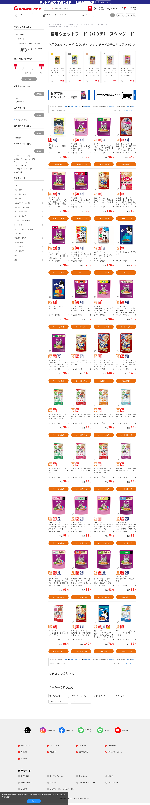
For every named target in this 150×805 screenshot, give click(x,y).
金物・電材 (18, 190)
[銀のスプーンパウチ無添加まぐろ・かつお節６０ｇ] (81, 613)
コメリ (74, 701)
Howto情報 (46, 15)
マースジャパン (55, 696)
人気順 (65, 106)
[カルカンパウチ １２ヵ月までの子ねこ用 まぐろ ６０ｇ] (81, 505)
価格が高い (86, 106)
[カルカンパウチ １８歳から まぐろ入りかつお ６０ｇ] (81, 181)
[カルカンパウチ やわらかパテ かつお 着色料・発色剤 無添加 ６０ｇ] (58, 235)
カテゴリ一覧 (19, 15)
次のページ (129, 111)
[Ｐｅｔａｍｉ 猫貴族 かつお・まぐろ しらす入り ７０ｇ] (58, 127)
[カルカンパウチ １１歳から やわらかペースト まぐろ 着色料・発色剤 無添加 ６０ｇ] (58, 343)
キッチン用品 (18, 242)
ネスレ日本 (120, 696)
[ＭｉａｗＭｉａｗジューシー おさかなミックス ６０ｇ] (58, 451)
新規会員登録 (131, 15)
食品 (15, 255)
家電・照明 (18, 225)
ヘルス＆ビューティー (21, 247)
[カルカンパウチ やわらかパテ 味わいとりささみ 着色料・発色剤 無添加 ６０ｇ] (58, 181)
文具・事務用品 (19, 251)
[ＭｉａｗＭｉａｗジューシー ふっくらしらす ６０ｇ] (126, 397)
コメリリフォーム (56, 776)
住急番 (110, 776)
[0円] (15, 68)
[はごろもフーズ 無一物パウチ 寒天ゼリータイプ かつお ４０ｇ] (104, 235)
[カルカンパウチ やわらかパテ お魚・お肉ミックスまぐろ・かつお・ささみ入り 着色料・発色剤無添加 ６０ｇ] (81, 559)
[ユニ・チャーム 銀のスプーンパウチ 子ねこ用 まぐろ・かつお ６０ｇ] (126, 127)
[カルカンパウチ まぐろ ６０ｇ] (126, 559)
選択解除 (39, 94)
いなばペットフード (56, 701)
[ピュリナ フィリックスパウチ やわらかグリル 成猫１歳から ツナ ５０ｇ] (104, 613)
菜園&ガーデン (26, 782)
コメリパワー (113, 782)
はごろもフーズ (99, 696)
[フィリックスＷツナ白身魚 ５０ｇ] (126, 235)
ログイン (120, 15)
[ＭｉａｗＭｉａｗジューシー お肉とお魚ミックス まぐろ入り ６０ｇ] (104, 451)
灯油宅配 (53, 782)
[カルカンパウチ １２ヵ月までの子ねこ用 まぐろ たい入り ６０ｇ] (104, 505)
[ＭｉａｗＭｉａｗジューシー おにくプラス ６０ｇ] (81, 451)
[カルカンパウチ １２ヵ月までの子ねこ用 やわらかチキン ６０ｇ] (81, 127)
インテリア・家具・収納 (22, 220)
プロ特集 (24, 789)
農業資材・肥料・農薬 (21, 207)
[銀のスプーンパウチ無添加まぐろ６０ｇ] (81, 343)
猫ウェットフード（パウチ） (30, 43)
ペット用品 (20, 34)
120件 (132, 106)
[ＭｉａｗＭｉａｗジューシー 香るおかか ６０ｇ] (126, 451)
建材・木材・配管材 (20, 194)
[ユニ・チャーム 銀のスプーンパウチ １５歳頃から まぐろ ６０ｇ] (126, 343)
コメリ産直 (25, 776)
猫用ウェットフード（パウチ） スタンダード (32, 50)
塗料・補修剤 (18, 198)
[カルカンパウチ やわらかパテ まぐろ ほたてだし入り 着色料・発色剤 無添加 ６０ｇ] (126, 505)
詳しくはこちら (103, 2)
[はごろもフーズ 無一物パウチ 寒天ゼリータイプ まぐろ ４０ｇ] (81, 235)
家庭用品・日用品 (20, 238)
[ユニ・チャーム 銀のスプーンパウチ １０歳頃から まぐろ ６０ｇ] (104, 343)
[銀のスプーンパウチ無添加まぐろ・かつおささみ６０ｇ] (104, 181)
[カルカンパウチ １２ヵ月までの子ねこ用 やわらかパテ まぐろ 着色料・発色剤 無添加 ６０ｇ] (58, 559)
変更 (112, 15)
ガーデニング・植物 (20, 212)
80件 (128, 106)
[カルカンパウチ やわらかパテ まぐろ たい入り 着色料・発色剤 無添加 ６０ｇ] (104, 559)
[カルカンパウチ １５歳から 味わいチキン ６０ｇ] (81, 289)
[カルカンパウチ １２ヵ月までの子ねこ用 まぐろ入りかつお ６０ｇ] (104, 289)
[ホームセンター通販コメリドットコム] (27, 9)
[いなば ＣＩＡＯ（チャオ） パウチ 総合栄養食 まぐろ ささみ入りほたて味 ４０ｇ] (126, 181)
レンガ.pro (83, 776)
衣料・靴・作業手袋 (20, 216)
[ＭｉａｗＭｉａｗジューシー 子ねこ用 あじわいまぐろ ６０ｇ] (58, 613)
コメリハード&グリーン (87, 782)
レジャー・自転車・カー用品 (23, 229)
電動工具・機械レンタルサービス (62, 789)
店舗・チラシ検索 (60, 15)
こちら (62, 795)
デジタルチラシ (33, 15)
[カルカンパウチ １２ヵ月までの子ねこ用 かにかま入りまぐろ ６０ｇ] (58, 505)
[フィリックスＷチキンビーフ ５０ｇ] (58, 289)
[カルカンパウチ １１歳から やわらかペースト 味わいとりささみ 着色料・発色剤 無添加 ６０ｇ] (126, 289)
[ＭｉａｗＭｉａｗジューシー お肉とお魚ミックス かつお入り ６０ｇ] (58, 397)
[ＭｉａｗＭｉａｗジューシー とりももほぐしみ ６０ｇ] (104, 397)
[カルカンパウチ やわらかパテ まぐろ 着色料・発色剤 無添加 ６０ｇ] (104, 127)
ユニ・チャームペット (80, 696)
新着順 (71, 106)
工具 (15, 185)
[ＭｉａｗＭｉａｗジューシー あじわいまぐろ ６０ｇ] (81, 397)
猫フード (21, 39)
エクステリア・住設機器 (22, 203)
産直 (15, 260)
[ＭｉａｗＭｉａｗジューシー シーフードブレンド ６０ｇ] (126, 613)
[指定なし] (41, 68)
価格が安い (78, 106)
